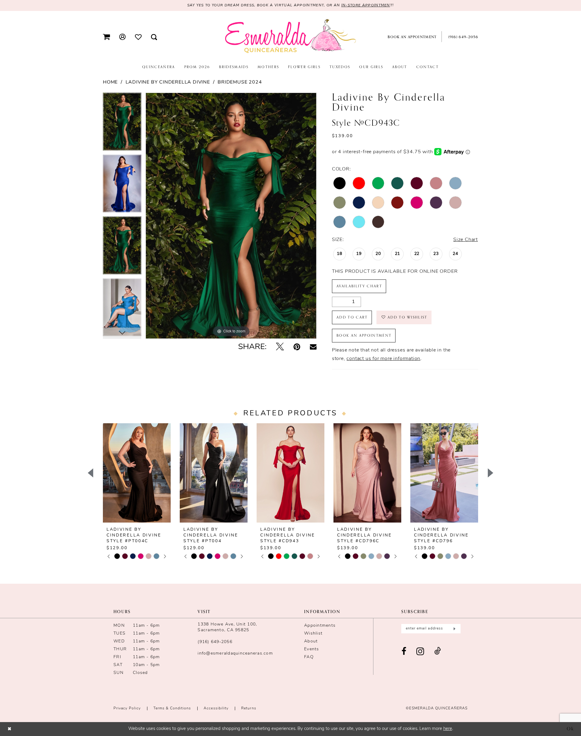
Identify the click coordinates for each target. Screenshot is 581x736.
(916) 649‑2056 (215, 642)
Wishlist (313, 633)
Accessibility (216, 708)
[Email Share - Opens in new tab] (313, 347)
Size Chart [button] (465, 239)
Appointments (320, 625)
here (447, 729)
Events (311, 649)
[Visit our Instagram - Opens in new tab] (420, 651)
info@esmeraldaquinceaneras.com (235, 653)
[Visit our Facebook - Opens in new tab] (404, 652)
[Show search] (154, 37)
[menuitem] (106, 37)
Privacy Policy (127, 708)
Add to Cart (352, 317)
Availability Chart (359, 286)
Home (110, 82)
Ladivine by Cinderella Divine (168, 82)
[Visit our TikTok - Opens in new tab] (437, 652)
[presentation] (137, 473)
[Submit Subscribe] (454, 628)
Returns (248, 708)
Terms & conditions (172, 708)
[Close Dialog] (9, 729)
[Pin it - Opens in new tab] (296, 347)
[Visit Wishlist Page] (138, 36)
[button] (106, 37)
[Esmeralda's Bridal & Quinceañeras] (290, 36)
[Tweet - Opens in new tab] (280, 347)
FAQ (309, 657)
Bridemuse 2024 (240, 82)
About (311, 641)
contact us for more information (383, 358)
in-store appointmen (365, 5)
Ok (570, 728)
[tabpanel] (122, 124)
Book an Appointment (364, 335)
